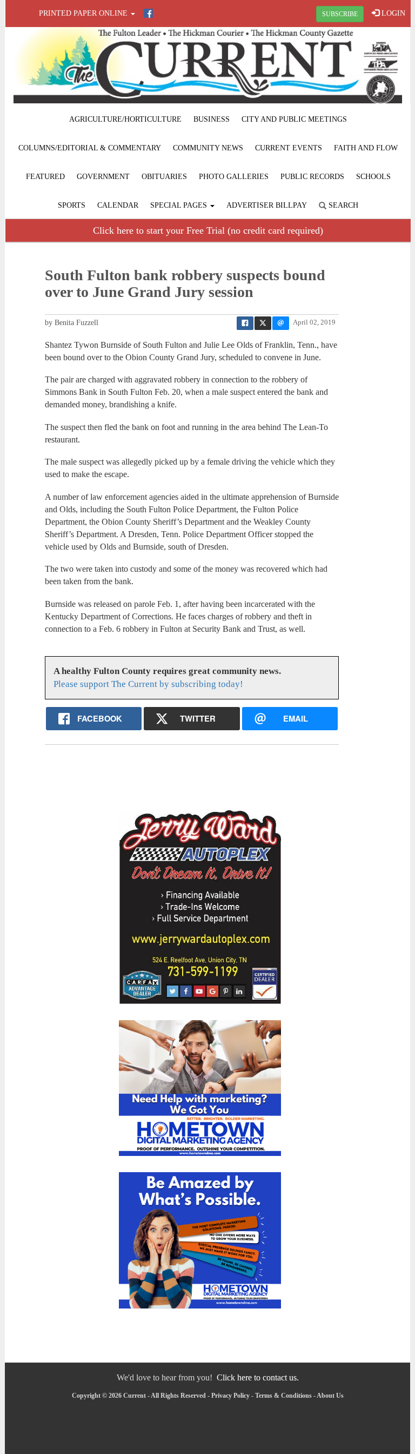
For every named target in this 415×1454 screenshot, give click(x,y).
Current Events (288, 148)
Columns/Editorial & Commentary (89, 148)
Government (103, 177)
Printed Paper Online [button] (84, 13)
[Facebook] (148, 13)
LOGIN (392, 13)
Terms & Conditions (283, 1395)
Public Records (312, 177)
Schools (373, 177)
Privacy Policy (230, 1395)
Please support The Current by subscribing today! (148, 684)
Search (342, 205)
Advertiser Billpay (266, 205)
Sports (71, 205)
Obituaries (164, 177)
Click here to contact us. (258, 1377)
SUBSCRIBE (340, 14)
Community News (208, 148)
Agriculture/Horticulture (125, 119)
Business (211, 119)
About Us (330, 1395)
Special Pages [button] (179, 205)
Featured (45, 177)
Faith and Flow (366, 148)
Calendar (117, 205)
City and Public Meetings (294, 119)
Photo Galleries (234, 177)
